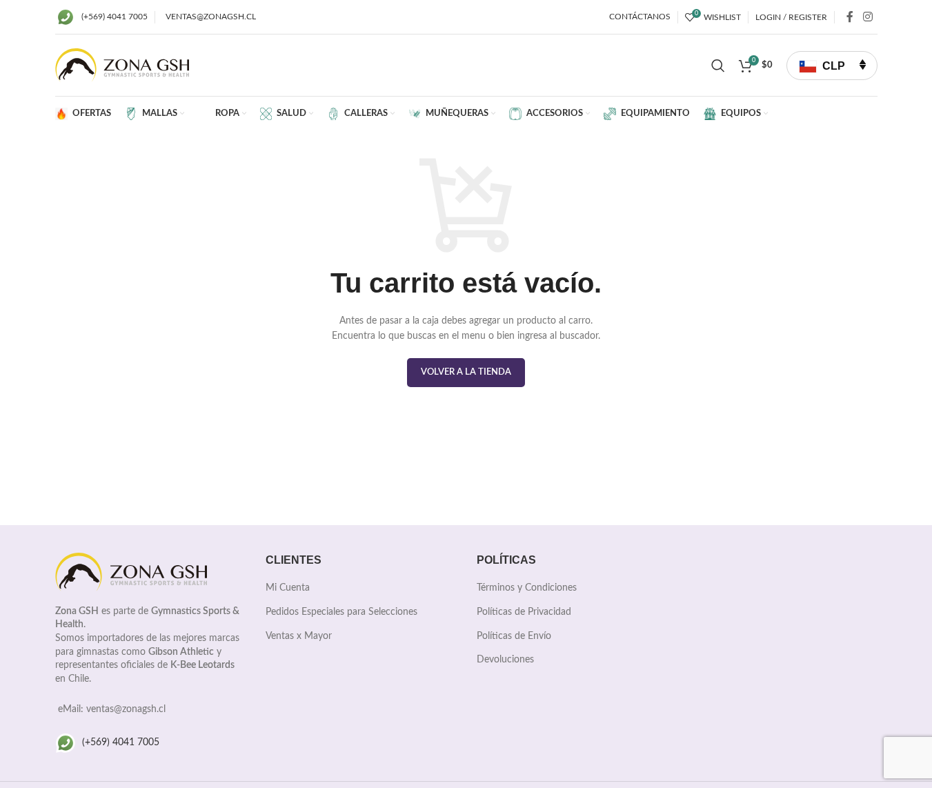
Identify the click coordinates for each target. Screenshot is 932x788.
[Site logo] (122, 65)
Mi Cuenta (288, 588)
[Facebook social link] (850, 17)
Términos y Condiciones (527, 588)
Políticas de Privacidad (524, 612)
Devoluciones (505, 659)
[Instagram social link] (867, 17)
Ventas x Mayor (299, 636)
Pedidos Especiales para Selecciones (341, 612)
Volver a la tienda (466, 372)
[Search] (718, 65)
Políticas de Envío (514, 636)
